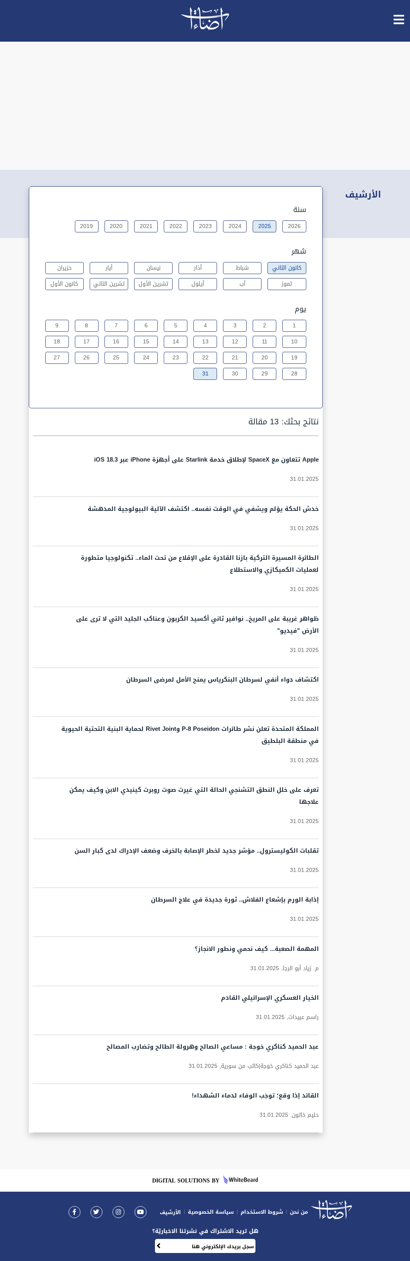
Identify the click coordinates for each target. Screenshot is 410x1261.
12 (235, 341)
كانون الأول (64, 283)
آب (242, 283)
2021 (146, 226)
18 (57, 341)
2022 (175, 226)
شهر (298, 251)
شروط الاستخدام (262, 1212)
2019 (86, 226)
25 (116, 357)
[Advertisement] (205, 106)
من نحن (299, 1212)
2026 (294, 226)
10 (294, 341)
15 (146, 341)
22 (205, 357)
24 (146, 357)
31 (205, 373)
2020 (116, 226)
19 (294, 357)
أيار (109, 267)
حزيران (64, 267)
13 (205, 341)
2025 (264, 226)
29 (264, 373)
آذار (198, 267)
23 (176, 357)
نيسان (154, 267)
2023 (205, 226)
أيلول (197, 283)
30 (235, 373)
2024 (235, 226)
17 (86, 341)
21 (235, 357)
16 (116, 341)
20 (264, 357)
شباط (242, 267)
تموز (286, 283)
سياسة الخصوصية (211, 1212)
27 (57, 357)
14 (176, 341)
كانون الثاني (286, 267)
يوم (300, 309)
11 (264, 341)
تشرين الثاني (109, 283)
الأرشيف (170, 1212)
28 (294, 373)
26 (86, 357)
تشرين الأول (153, 283)
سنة (299, 209)
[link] (74, 1212)
